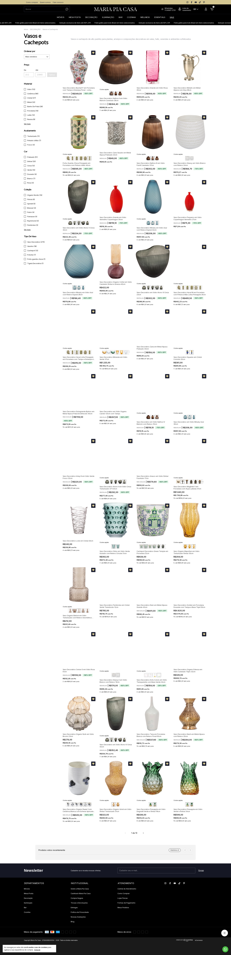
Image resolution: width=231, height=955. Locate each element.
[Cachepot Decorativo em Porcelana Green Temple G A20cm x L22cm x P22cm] (146, 546)
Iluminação (28, 903)
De (25, 70)
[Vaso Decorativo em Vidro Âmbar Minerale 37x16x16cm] (121, 352)
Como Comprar (124, 893)
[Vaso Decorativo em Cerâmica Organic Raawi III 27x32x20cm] (77, 804)
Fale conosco (58, 2)
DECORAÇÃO (91, 17)
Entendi (37, 950)
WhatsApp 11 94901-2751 (170, 9)
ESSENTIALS (159, 17)
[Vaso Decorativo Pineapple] (150, 804)
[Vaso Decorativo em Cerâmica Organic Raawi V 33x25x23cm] (85, 804)
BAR (120, 17)
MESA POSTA (75, 17)
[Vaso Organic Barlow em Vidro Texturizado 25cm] (79, 611)
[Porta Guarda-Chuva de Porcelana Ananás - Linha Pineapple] (89, 158)
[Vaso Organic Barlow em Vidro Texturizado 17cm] (74, 611)
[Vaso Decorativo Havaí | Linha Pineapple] (72, 158)
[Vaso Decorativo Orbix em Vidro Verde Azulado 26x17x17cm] (118, 546)
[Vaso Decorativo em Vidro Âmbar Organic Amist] (113, 804)
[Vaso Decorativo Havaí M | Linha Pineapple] (85, 158)
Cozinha (27, 912)
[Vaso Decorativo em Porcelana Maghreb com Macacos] (178, 482)
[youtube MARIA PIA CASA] (196, 2)
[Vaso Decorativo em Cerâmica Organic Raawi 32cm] (68, 804)
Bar (25, 908)
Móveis (27, 889)
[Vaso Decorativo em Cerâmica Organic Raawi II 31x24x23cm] (72, 804)
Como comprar (32, 2)
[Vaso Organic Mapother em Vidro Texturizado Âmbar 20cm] (185, 546)
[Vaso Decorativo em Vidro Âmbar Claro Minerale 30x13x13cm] (117, 352)
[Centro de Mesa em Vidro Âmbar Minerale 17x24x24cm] (104, 352)
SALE (172, 17)
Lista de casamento (186, 9)
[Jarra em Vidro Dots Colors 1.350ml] (150, 675)
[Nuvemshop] (184, 941)
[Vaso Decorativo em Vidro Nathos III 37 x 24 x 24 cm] (116, 93)
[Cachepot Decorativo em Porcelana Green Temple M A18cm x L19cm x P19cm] (154, 546)
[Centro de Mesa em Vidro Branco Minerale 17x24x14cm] (109, 352)
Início (26, 29)
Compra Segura (77, 898)
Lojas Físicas (123, 898)
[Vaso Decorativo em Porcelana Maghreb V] (182, 482)
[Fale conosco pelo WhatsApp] (225, 949)
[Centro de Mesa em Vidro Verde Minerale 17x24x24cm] (113, 352)
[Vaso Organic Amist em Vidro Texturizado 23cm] (118, 804)
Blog (72, 922)
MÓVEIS (60, 17)
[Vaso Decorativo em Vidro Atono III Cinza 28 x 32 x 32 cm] (70, 223)
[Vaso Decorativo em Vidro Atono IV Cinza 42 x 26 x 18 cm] (74, 223)
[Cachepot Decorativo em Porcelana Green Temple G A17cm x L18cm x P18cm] (141, 546)
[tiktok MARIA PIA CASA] (200, 2)
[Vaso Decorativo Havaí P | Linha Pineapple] (68, 158)
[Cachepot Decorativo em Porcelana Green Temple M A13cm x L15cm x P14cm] (150, 546)
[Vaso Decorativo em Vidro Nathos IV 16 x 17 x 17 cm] (120, 93)
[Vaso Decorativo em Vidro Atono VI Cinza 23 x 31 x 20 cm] (83, 223)
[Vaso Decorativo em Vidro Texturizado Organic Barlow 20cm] (70, 611)
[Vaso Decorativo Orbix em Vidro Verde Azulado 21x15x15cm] (113, 546)
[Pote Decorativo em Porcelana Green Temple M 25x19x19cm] (163, 546)
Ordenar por (29, 51)
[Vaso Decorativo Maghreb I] (191, 482)
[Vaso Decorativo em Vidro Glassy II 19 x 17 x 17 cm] (192, 158)
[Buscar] (66, 9)
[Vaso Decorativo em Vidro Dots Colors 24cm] (159, 675)
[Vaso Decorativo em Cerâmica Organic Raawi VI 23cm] (89, 804)
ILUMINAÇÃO (108, 17)
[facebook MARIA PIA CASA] (191, 2)
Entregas (74, 908)
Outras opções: (104, 89)
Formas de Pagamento (126, 903)
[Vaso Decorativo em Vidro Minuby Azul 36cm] (153, 223)
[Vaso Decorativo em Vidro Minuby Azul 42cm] (157, 223)
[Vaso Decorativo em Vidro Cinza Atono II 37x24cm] (87, 223)
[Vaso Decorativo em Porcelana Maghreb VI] (187, 482)
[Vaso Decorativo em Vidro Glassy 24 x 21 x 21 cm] (187, 158)
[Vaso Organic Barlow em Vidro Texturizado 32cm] (87, 611)
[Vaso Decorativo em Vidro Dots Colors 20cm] (155, 675)
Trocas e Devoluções (79, 903)
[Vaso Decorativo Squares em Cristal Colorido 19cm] (192, 352)
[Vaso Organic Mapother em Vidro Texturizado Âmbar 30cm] (194, 546)
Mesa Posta (28, 893)
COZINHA (131, 17)
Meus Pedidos (123, 908)
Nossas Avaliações (78, 917)
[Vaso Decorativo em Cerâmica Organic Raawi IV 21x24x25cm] (81, 804)
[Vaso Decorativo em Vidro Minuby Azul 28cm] (148, 223)
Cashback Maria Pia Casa (81, 893)
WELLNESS (145, 17)
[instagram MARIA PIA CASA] (187, 2)
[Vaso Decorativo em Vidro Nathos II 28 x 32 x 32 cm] (111, 93)
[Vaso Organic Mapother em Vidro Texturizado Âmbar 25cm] (189, 546)
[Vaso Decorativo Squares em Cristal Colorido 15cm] (187, 352)
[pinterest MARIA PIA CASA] (204, 2)
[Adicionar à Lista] (93, 52)
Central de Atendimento (127, 889)
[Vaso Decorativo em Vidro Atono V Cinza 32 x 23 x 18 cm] (79, 223)
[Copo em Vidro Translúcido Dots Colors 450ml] (146, 675)
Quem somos (45, 2)
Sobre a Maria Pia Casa (80, 889)
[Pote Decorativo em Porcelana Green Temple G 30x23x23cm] (158, 546)
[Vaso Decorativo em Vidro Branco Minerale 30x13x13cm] (126, 352)
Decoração (28, 898)
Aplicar (52, 75)
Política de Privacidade (80, 912)
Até (37, 70)
